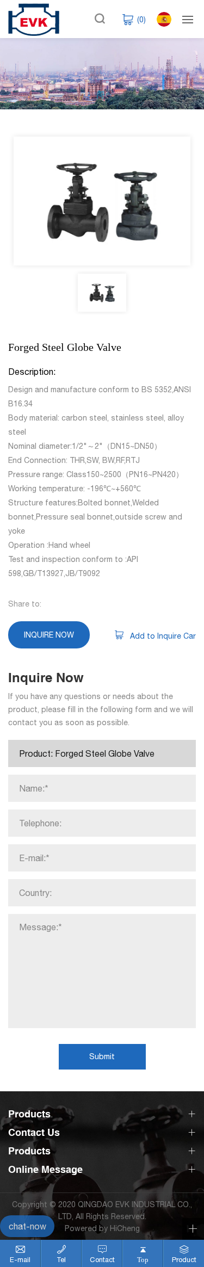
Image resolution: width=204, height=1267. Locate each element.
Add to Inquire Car (163, 636)
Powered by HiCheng (102, 1228)
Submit (102, 1056)
